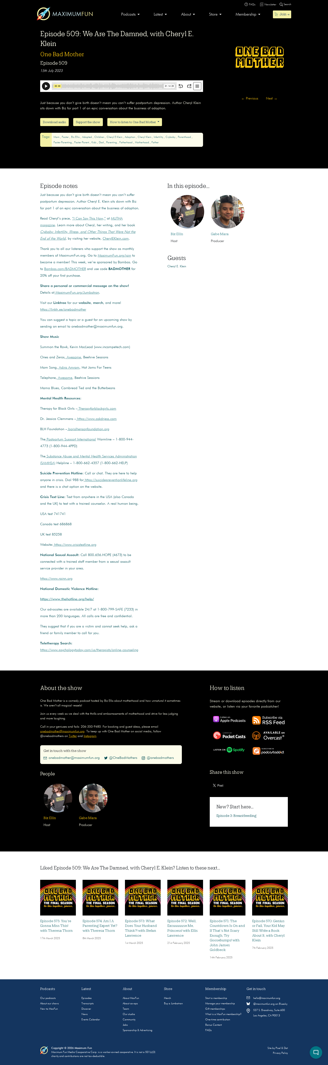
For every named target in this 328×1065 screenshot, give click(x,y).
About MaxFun (131, 998)
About (186, 14)
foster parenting (63, 142)
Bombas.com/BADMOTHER (65, 269)
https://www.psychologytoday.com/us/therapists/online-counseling (89, 650)
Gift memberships (215, 1009)
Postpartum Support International (71, 439)
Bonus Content (213, 1025)
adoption (130, 137)
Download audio (54, 122)
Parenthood (185, 137)
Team (126, 1009)
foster (65, 137)
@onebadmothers (160, 758)
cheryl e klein (115, 137)
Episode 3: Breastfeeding (236, 816)
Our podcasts (48, 998)
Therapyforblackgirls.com (96, 409)
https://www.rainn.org (56, 579)
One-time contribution (217, 1019)
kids (94, 142)
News (84, 1014)
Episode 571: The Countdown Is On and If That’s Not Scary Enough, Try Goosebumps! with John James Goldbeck (227, 935)
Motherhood (142, 142)
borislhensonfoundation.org (88, 429)
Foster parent (82, 142)
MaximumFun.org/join (114, 255)
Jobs (125, 1025)
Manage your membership (220, 1003)
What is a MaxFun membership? (223, 1014)
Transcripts (87, 1003)
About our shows (49, 1003)
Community (129, 1019)
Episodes (86, 998)
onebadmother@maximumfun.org (62, 731)
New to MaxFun (49, 1009)
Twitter (73, 736)
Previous (249, 98)
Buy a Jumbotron (173, 1003)
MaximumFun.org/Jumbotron (76, 293)
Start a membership (216, 998)
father (155, 142)
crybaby (171, 137)
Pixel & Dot (282, 1048)
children (99, 137)
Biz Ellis (75, 137)
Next (271, 98)
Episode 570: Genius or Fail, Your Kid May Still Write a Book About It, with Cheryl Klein (268, 930)
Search (287, 4)
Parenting (112, 142)
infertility (159, 137)
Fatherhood (126, 142)
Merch (167, 998)
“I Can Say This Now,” (89, 218)
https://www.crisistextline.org (74, 545)
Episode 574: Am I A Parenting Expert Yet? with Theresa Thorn (100, 926)
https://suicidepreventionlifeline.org (110, 480)
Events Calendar (90, 1019)
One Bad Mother (62, 54)
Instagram (90, 736)
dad (101, 142)
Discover (86, 1009)
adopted (87, 137)
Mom (57, 137)
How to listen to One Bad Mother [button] (133, 122)
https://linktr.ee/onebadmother (63, 309)
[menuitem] (130, 14)
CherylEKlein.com (116, 239)
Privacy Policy (280, 1053)
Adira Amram (68, 368)
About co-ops (130, 1003)
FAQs (208, 1030)
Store (213, 14)
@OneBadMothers (123, 758)
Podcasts (128, 14)
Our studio (129, 1014)
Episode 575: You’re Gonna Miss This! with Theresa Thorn (56, 926)
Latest (158, 14)
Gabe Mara (220, 234)
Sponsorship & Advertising (137, 1030)
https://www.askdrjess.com (96, 419)
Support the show (88, 122)
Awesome (73, 357)
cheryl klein (145, 137)
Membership (246, 14)
